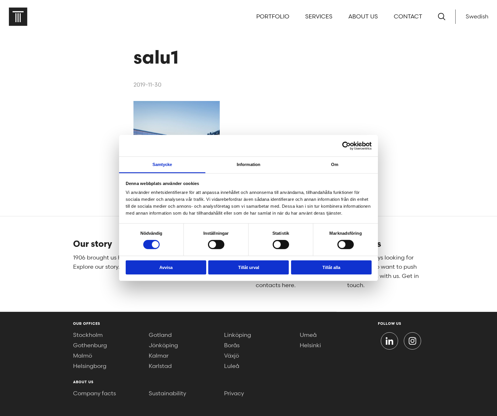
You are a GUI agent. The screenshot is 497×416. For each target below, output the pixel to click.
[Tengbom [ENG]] (18, 16)
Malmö (82, 355)
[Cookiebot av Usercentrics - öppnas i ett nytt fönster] (346, 145)
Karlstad (160, 366)
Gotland (160, 335)
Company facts (94, 393)
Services (318, 16)
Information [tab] (248, 164)
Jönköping (163, 345)
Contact (408, 16)
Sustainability (167, 393)
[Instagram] (412, 341)
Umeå (308, 335)
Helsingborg (89, 366)
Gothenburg (90, 345)
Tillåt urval (248, 267)
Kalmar (159, 355)
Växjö (231, 355)
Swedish (477, 16)
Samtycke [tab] (162, 164)
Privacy (234, 393)
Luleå (231, 366)
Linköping (237, 335)
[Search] (441, 16)
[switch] (216, 244)
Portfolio (272, 16)
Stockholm (88, 335)
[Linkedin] (389, 341)
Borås (232, 345)
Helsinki (310, 345)
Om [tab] (334, 164)
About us (363, 16)
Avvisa (166, 267)
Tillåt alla (331, 267)
